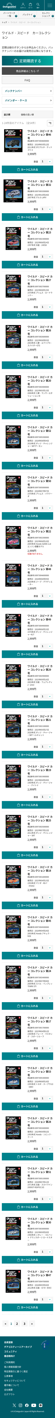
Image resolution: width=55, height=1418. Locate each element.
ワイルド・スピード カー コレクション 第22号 (40, 531)
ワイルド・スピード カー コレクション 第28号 (40, 1121)
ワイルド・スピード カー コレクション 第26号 (40, 330)
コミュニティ (10, 1351)
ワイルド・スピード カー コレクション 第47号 (40, 1275)
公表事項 (8, 1375)
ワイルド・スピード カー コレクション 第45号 (40, 920)
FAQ (27, 80)
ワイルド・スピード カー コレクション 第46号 (40, 134)
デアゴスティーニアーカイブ (18, 1346)
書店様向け (9, 1355)
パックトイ (28, 14)
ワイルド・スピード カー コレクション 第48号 (40, 569)
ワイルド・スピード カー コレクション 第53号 (40, 1071)
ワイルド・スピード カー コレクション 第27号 (40, 280)
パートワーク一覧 (9, 14)
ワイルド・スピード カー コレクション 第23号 (40, 232)
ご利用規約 (9, 1362)
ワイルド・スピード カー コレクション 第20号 (40, 380)
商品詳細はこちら (26, 71)
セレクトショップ (46, 14)
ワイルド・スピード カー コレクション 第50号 (40, 481)
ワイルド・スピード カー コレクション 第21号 (40, 719)
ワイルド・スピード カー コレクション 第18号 (40, 870)
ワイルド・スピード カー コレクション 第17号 (40, 1021)
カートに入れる (29, 169)
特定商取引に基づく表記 (16, 1371)
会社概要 (8, 1389)
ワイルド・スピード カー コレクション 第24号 (40, 971)
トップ (4, 22)
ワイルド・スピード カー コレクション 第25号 (40, 820)
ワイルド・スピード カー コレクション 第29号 (40, 669)
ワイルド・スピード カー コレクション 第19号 (40, 770)
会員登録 (8, 1342)
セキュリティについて (15, 1380)
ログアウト (9, 1394)
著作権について (11, 1385)
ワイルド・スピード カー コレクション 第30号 (40, 1222)
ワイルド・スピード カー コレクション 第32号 (40, 184)
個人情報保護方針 (12, 1366)
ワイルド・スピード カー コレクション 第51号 (40, 1172)
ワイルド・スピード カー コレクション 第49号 (40, 619)
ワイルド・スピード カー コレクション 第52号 (40, 430)
